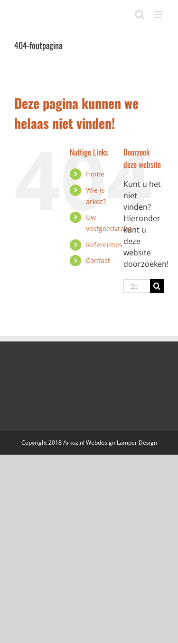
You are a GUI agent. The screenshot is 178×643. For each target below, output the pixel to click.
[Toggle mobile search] (139, 14)
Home (95, 173)
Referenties (104, 244)
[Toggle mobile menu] (159, 14)
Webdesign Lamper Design (121, 442)
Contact (98, 260)
